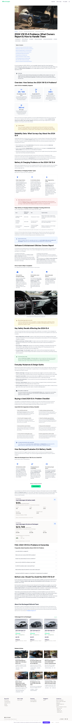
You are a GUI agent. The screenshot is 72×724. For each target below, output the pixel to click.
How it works (19, 700)
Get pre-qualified (33, 700)
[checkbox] (15, 410)
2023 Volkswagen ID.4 (20, 630)
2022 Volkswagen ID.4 (35, 630)
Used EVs (16, 31)
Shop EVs (53, 1)
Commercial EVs (7, 701)
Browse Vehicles (36, 486)
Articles (5, 704)
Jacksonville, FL (59, 712)
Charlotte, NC (59, 710)
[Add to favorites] (27, 620)
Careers (57, 705)
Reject (53, 722)
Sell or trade (59, 1)
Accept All (46, 722)
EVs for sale (6, 700)
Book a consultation (59, 700)
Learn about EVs (7, 702)
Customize (57, 722)
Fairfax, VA (59, 709)
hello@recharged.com (31, 610)
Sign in (44, 700)
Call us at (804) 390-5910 (61, 701)
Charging (6, 705)
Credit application (33, 701)
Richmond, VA (59, 708)
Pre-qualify (65, 1)
